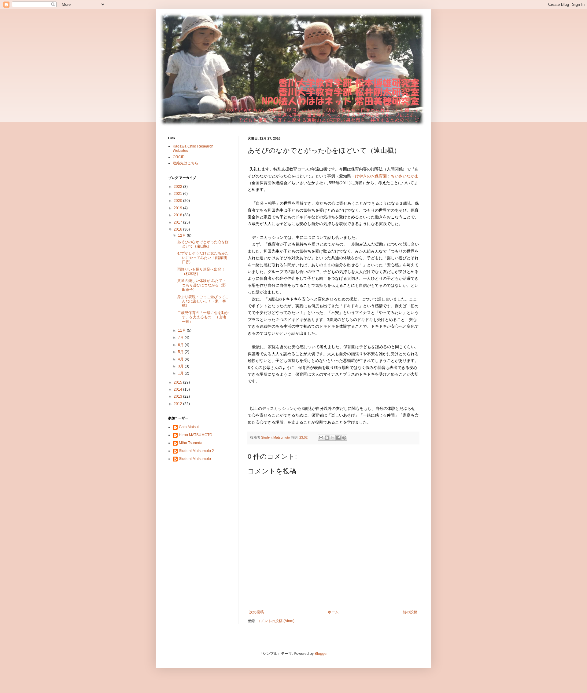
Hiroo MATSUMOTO (195, 435)
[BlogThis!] (327, 438)
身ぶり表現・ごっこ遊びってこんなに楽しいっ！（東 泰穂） (203, 301)
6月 (181, 345)
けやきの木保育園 (371, 176)
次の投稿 (256, 612)
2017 (178, 222)
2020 (178, 201)
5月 (181, 352)
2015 (178, 382)
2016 (178, 229)
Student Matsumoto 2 (196, 451)
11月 (182, 330)
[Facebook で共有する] (338, 438)
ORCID (179, 157)
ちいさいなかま (405, 176)
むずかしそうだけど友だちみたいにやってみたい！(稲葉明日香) (203, 257)
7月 (181, 337)
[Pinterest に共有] (344, 438)
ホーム (333, 612)
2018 (178, 215)
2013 (178, 396)
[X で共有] (333, 438)
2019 (178, 208)
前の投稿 (410, 612)
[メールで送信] (321, 438)
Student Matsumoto (195, 459)
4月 (181, 359)
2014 (178, 389)
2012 (178, 404)
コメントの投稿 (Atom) (275, 621)
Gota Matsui (189, 427)
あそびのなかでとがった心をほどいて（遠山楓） (203, 244)
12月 (182, 235)
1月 (181, 373)
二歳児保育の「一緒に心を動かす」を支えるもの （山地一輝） (203, 317)
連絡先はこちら (185, 163)
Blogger (321, 653)
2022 (178, 186)
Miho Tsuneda (190, 443)
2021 (178, 193)
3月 (181, 366)
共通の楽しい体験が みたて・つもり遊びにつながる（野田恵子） (201, 285)
